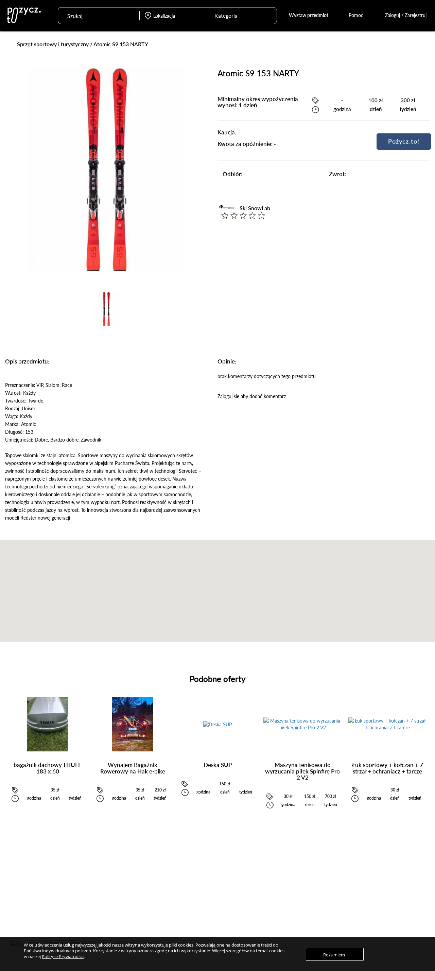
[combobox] (231, 15)
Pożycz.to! (403, 141)
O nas (355, 877)
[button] (217, 587)
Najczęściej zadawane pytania (294, 886)
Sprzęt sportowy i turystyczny (53, 44)
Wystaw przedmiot (308, 15)
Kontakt (358, 906)
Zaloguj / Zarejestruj (406, 15)
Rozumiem (334, 955)
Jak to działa (277, 877)
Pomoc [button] (357, 15)
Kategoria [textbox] (226, 15)
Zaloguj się (190, 877)
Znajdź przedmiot (112, 877)
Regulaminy (361, 886)
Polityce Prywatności (63, 956)
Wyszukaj (268, 15)
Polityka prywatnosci (370, 896)
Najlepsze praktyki (283, 896)
